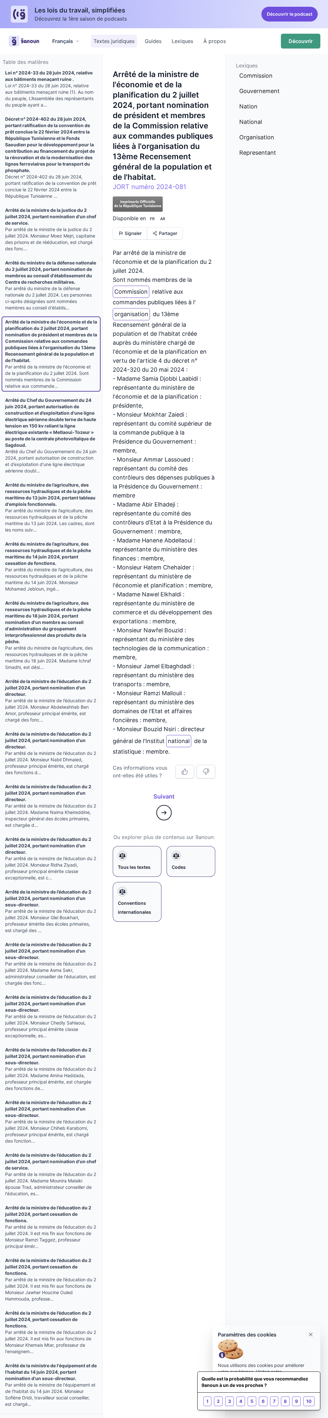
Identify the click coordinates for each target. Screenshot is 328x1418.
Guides (153, 41)
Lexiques (182, 41)
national (178, 739)
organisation (131, 312)
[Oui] (185, 771)
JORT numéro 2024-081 (149, 187)
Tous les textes (134, 867)
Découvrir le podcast (289, 14)
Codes (179, 867)
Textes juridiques (114, 41)
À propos (214, 41)
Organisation (256, 137)
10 (309, 1401)
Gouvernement (259, 91)
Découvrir (301, 41)
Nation (248, 106)
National (250, 121)
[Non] (206, 771)
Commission (131, 290)
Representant (257, 152)
